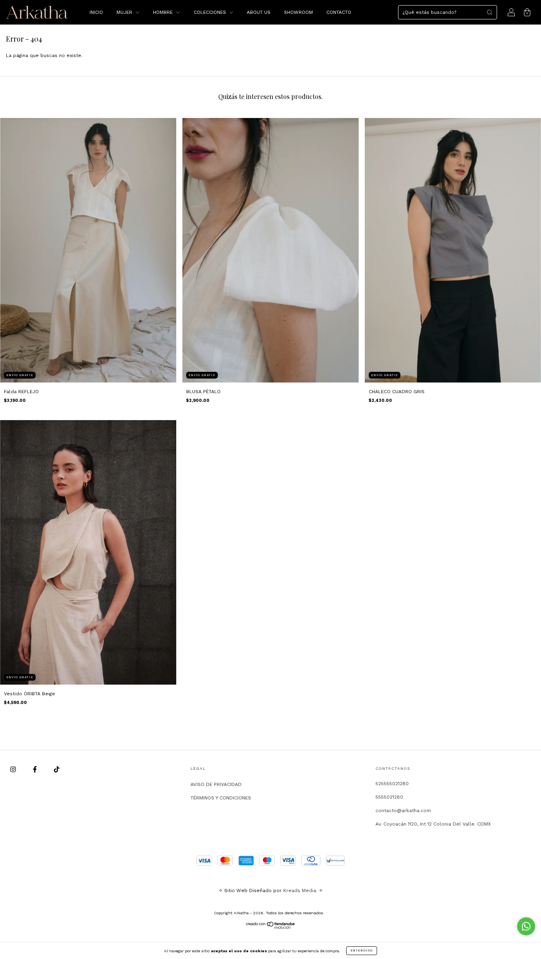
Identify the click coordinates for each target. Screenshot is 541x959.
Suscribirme (216, 146)
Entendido (362, 950)
